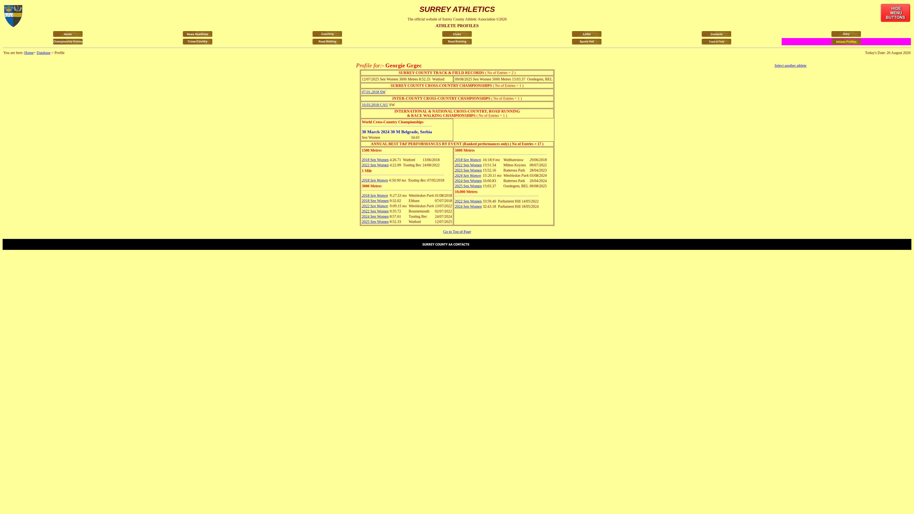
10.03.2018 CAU (375, 105)
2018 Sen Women (375, 160)
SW (374, 92)
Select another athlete (790, 66)
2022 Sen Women (375, 165)
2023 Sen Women (468, 170)
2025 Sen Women (375, 222)
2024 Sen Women (375, 216)
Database (43, 53)
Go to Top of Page (457, 232)
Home (29, 53)
